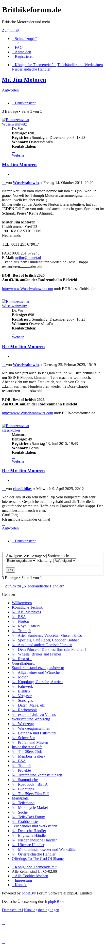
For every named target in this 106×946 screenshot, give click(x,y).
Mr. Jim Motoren (24, 79)
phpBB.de (56, 901)
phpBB (27, 893)
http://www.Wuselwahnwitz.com (27, 289)
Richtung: (45, 560)
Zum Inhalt (10, 30)
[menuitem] (17, 47)
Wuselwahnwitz (14, 124)
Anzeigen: (14, 556)
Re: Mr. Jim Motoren (23, 346)
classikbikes (11, 430)
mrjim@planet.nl (28, 257)
